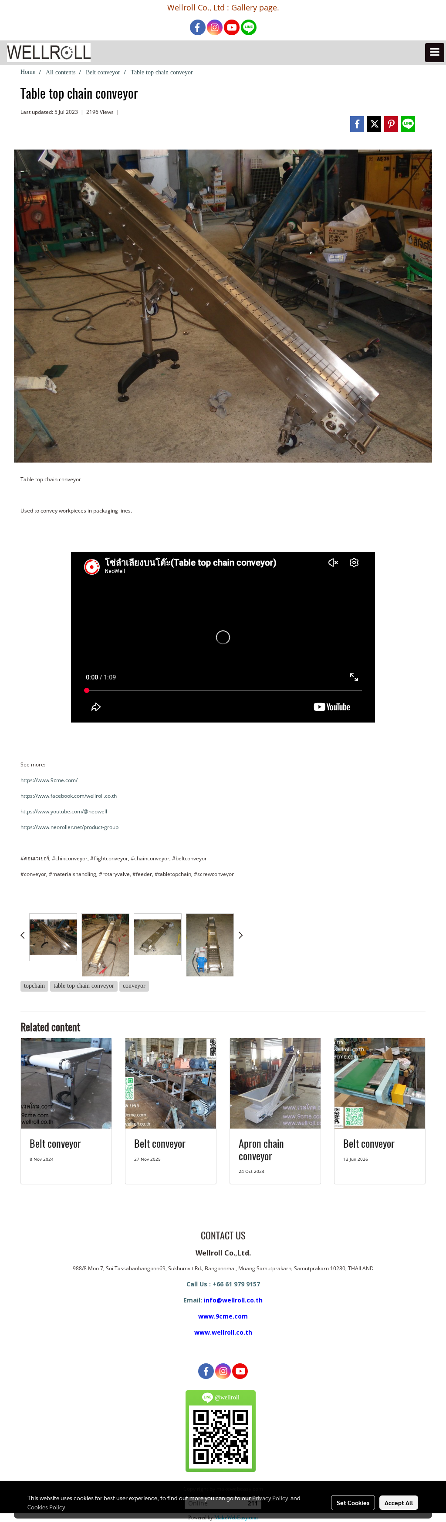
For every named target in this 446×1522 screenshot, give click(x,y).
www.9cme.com (223, 1316)
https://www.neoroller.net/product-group (69, 827)
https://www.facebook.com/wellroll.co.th (68, 795)
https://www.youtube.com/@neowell (63, 811)
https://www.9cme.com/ (49, 780)
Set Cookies (353, 1502)
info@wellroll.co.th (233, 1300)
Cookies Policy (46, 1507)
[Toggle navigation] (434, 52)
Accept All (399, 1502)
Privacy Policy (270, 1498)
